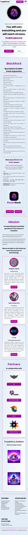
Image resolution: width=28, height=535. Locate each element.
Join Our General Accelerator (19, 508)
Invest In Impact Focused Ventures (19, 504)
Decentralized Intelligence (4, 503)
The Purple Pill (20, 1)
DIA (14, 384)
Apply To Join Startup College (20, 501)
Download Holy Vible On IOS (21, 511)
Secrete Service (5, 509)
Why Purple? (9, 51)
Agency (3, 505)
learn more (14, 287)
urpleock (5, 1)
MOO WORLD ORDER (14, 400)
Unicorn (14, 416)
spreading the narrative (10, 167)
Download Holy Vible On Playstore (21, 513)
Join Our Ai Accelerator (20, 506)
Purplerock (3, 506)
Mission (19, 51)
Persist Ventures (5, 524)
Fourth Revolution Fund (6, 525)
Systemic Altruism (14, 432)
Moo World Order (5, 507)
